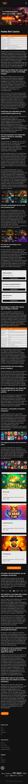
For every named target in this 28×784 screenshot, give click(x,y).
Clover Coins (6, 492)
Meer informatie (14, 289)
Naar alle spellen (14, 567)
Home (2, 728)
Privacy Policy (4, 745)
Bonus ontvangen (7, 18)
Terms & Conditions (5, 747)
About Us (3, 742)
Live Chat (3, 762)
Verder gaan (5, 713)
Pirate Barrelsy (7, 554)
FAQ (2, 757)
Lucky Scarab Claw (8, 523)
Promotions (3, 732)
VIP (1, 734)
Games (2, 730)
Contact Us (3, 760)
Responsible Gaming (5, 749)
